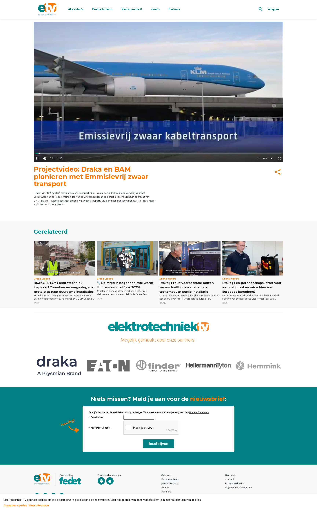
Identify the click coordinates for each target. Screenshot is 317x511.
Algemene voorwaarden (238, 487)
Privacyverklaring (235, 483)
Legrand (258, 365)
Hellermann (158, 365)
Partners (174, 9)
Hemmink (208, 365)
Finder (109, 365)
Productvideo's (102, 9)
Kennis (155, 9)
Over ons (166, 475)
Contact (229, 479)
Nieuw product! (131, 9)
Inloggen (273, 9)
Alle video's (75, 9)
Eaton (59, 365)
